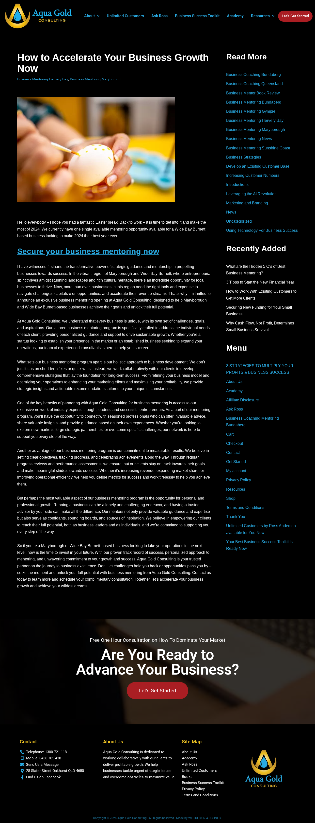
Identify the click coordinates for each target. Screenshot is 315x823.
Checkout (234, 443)
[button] (91, 16)
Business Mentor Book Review (253, 93)
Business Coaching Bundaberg (253, 74)
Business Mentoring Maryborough (96, 79)
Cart (230, 434)
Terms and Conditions (245, 507)
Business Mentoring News (249, 139)
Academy (235, 16)
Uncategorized (239, 221)
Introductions (237, 184)
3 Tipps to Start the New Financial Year (260, 282)
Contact (233, 452)
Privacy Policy (238, 480)
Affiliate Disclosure (242, 400)
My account (236, 471)
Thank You (235, 517)
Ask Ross (159, 16)
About (89, 16)
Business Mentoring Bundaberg (253, 102)
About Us (234, 381)
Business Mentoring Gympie (250, 111)
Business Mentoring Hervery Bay (42, 79)
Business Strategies (243, 157)
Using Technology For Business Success (262, 230)
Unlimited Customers (125, 16)
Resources (235, 489)
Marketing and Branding (247, 203)
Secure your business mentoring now (88, 251)
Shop (231, 498)
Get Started (236, 462)
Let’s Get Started (295, 16)
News (231, 212)
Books (187, 776)
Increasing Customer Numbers (252, 175)
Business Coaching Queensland (254, 84)
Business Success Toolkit (197, 16)
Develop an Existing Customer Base (257, 166)
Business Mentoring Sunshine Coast (258, 148)
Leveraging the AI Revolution (251, 194)
